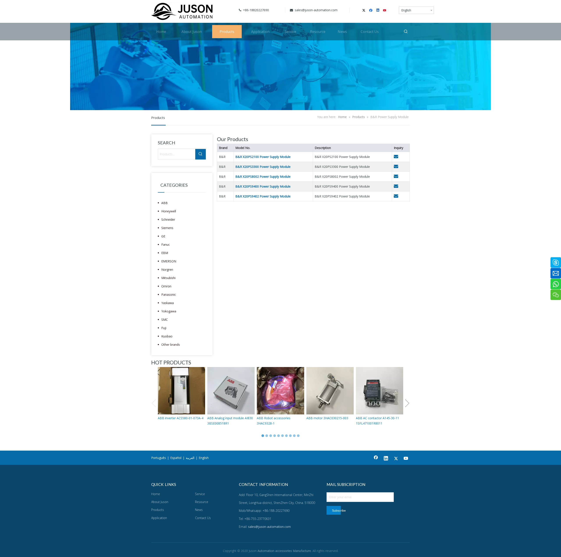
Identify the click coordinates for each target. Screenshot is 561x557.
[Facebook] (371, 10)
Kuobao (166, 336)
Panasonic (168, 294)
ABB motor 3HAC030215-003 (327, 418)
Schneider (168, 219)
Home (155, 494)
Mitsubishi (168, 278)
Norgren (167, 269)
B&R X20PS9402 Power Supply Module (263, 196)
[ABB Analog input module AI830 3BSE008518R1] (231, 390)
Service (200, 494)
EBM (164, 253)
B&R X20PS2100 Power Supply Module (263, 157)
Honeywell (168, 211)
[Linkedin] (378, 10)
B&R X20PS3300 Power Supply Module (263, 167)
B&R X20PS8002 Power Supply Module (263, 176)
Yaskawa (167, 303)
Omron (166, 286)
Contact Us (203, 518)
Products (157, 510)
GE (163, 236)
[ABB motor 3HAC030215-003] (330, 390)
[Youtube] (385, 10)
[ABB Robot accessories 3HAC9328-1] (280, 390)
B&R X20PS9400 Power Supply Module (263, 186)
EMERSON (168, 261)
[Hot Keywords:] (406, 32)
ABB (164, 203)
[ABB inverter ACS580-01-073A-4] (181, 390)
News (199, 510)
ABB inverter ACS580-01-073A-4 (180, 418)
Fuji (163, 328)
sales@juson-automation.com (315, 10)
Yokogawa (168, 311)
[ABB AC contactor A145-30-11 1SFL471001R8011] (379, 390)
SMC (164, 319)
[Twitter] (364, 10)
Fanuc (165, 244)
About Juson (159, 502)
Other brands (170, 344)
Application (159, 518)
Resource (201, 502)
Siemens (167, 228)
